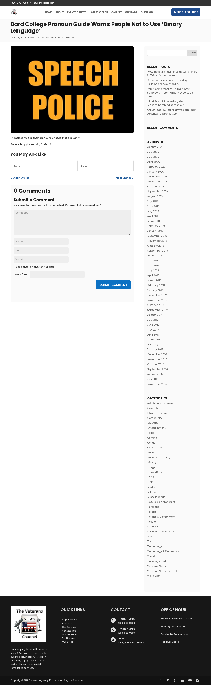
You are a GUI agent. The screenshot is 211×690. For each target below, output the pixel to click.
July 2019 (152, 201)
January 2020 (155, 171)
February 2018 (156, 285)
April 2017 (153, 334)
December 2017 (157, 295)
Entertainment (156, 427)
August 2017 (155, 314)
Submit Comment (113, 285)
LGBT (150, 477)
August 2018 (155, 255)
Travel (151, 556)
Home (48, 12)
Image (151, 467)
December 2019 (157, 176)
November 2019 (157, 181)
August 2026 (155, 147)
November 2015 (157, 384)
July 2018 (152, 260)
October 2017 (155, 305)
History (151, 462)
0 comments (66, 37)
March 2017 (154, 339)
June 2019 (153, 206)
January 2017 (155, 349)
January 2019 (155, 230)
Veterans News (156, 566)
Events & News (76, 12)
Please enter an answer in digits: (34, 266)
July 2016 (152, 379)
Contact (131, 12)
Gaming (152, 437)
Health (151, 452)
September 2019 (157, 191)
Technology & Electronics (163, 551)
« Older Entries (20, 177)
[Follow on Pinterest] (175, 680)
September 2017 (157, 310)
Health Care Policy (158, 457)
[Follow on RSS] (197, 680)
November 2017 (157, 300)
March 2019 (154, 221)
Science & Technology (161, 531)
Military (151, 492)
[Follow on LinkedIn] (182, 680)
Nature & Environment (161, 501)
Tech (150, 541)
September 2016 (157, 369)
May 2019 (153, 211)
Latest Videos (99, 12)
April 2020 (153, 161)
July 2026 (153, 151)
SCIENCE (153, 526)
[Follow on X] (168, 680)
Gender (151, 442)
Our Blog (147, 12)
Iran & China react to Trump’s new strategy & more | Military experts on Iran (170, 93)
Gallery (116, 12)
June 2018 (153, 265)
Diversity (152, 422)
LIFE (150, 482)
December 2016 (157, 354)
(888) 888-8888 (187, 12)
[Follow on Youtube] (190, 680)
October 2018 (155, 245)
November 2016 (157, 359)
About (59, 12)
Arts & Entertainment (160, 403)
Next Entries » (125, 177)
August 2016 (155, 374)
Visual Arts (153, 576)
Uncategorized (156, 561)
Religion (152, 521)
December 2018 (157, 235)
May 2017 (153, 329)
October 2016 (155, 364)
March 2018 (154, 280)
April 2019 (153, 216)
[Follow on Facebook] (160, 680)
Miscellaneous (156, 497)
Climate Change (157, 413)
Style (150, 536)
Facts (150, 432)
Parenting (153, 506)
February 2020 (156, 166)
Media (151, 487)
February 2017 (156, 344)
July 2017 (152, 319)
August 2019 (155, 196)
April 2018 (153, 275)
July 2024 (153, 156)
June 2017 (153, 324)
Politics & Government (42, 37)
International (155, 472)
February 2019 (156, 226)
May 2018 (153, 270)
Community (154, 418)
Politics (151, 511)
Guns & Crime (155, 447)
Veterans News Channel (162, 571)
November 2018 (157, 240)
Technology (154, 546)
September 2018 (157, 250)
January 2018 (155, 290)
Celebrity (152, 408)
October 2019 (155, 186)
